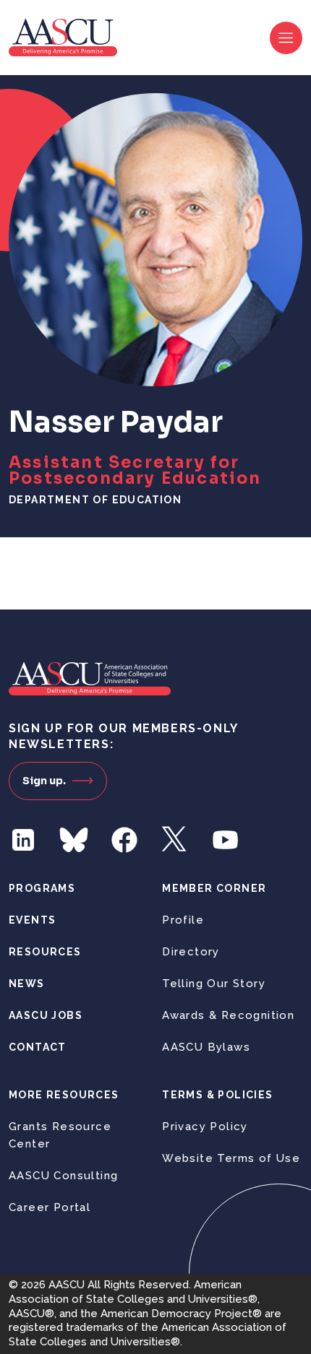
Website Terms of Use (231, 1158)
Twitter (175, 839)
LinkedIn (23, 839)
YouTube (225, 839)
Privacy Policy (205, 1126)
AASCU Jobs (45, 1015)
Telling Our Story (213, 983)
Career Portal (49, 1207)
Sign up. (44, 780)
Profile (183, 919)
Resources (45, 952)
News (27, 983)
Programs (42, 888)
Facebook (124, 839)
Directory (191, 951)
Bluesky (73, 839)
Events (32, 920)
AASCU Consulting (63, 1175)
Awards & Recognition (228, 1015)
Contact (38, 1047)
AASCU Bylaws (206, 1047)
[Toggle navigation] (286, 38)
